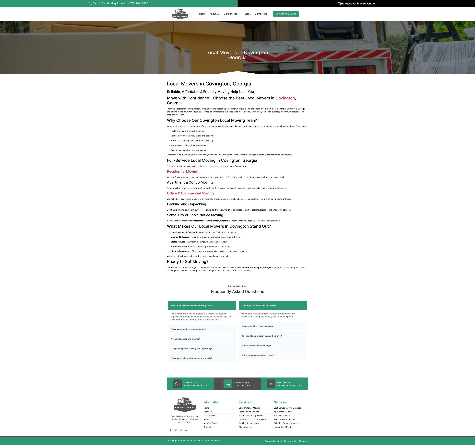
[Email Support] (177, 383)
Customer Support (243, 382)
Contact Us (261, 14)
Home (202, 14)
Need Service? (284, 382)
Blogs (248, 14)
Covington (285, 98)
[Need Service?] (271, 383)
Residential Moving (182, 171)
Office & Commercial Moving (190, 193)
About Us (214, 14)
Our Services (230, 14)
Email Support (190, 382)
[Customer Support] (228, 383)
